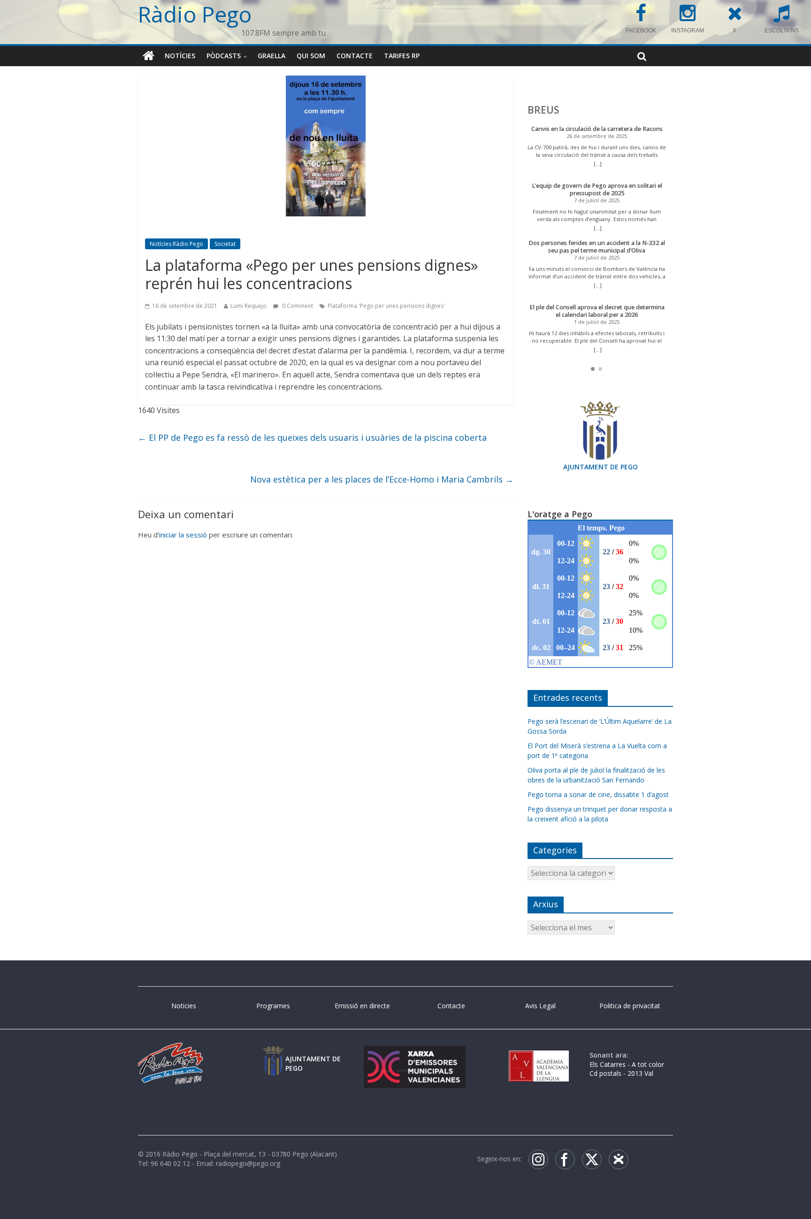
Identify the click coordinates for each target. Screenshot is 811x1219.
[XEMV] (414, 1054)
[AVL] (539, 1054)
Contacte (355, 55)
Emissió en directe (362, 1005)
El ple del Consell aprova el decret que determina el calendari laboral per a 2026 (597, 311)
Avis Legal (540, 1005)
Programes (273, 1005)
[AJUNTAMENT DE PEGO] (273, 1054)
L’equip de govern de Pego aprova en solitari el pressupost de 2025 (597, 189)
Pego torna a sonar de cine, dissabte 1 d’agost (598, 794)
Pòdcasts (224, 55)
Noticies (183, 1005)
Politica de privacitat (629, 1005)
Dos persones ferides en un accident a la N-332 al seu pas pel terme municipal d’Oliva (596, 246)
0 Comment (297, 306)
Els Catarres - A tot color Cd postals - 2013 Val (626, 1069)
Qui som (311, 55)
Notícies (180, 55)
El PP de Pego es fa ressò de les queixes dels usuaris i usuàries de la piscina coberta (312, 437)
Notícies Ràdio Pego (176, 244)
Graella (271, 55)
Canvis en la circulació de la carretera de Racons (597, 128)
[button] (593, 369)
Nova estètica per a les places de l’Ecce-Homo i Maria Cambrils (381, 479)
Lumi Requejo (248, 306)
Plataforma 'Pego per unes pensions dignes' (386, 306)
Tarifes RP (402, 55)
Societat (225, 244)
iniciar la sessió (183, 534)
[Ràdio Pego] (148, 56)
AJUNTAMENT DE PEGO (600, 466)
